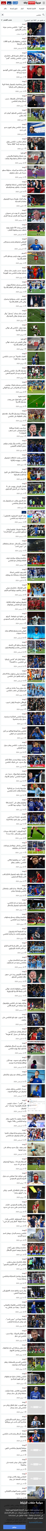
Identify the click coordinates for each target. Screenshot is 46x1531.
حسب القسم (7, 19)
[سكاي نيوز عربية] (32, 2)
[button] (2, 15)
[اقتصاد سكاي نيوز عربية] (15, 2)
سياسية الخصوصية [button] (35, 1521)
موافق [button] (14, 1526)
